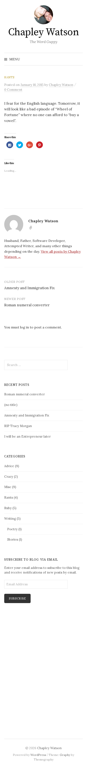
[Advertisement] (17, 684)
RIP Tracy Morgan (18, 426)
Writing (10, 519)
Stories (12, 539)
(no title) (10, 405)
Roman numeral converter (27, 305)
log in (24, 327)
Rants (9, 77)
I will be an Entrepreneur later (27, 436)
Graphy (65, 755)
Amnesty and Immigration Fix (29, 288)
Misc (7, 487)
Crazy (8, 477)
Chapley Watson (43, 32)
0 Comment (13, 90)
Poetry (12, 529)
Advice (9, 466)
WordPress (38, 755)
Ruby (8, 508)
